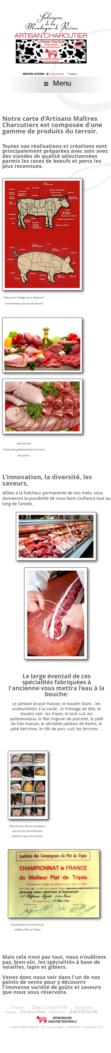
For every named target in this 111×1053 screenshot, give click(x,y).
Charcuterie (57, 74)
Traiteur (72, 74)
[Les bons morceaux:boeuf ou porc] (42, 289)
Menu (61, 83)
